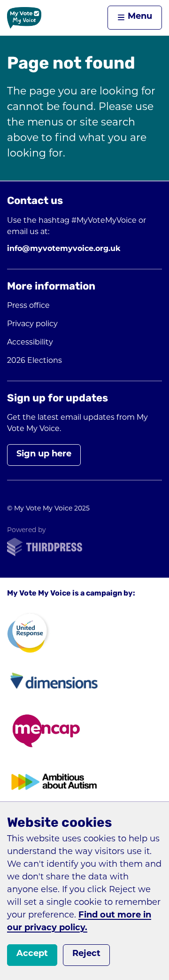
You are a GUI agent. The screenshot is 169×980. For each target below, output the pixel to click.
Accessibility (30, 342)
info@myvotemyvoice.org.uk (64, 249)
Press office (28, 306)
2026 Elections (34, 361)
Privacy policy (32, 324)
